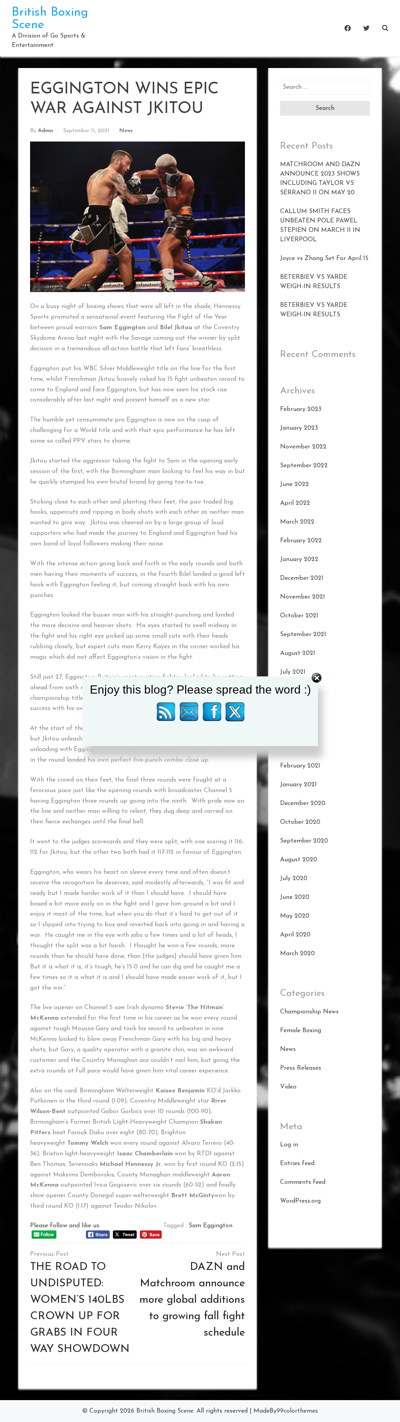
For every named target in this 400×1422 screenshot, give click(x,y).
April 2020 (295, 935)
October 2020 (300, 822)
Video (288, 1087)
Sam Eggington (210, 1226)
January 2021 (298, 785)
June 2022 (294, 484)
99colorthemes (297, 1411)
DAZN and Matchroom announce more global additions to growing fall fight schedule (192, 1300)
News (126, 131)
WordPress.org (300, 1201)
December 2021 (301, 578)
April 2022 (295, 503)
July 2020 (293, 878)
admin (45, 131)
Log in (289, 1145)
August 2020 (298, 860)
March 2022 (297, 522)
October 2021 (299, 616)
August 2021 (297, 653)
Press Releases (300, 1068)
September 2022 (304, 466)
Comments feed (302, 1182)
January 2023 (299, 428)
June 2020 (294, 897)
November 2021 (302, 597)
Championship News (309, 1012)
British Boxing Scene (164, 1411)
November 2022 (303, 447)
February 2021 (300, 766)
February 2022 (301, 541)
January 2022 (299, 559)
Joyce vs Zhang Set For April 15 (324, 258)
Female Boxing (300, 1030)
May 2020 (294, 916)
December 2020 (302, 803)
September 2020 (304, 841)
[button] (385, 28)
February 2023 (300, 409)
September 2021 (303, 634)
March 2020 (297, 953)
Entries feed (297, 1163)
